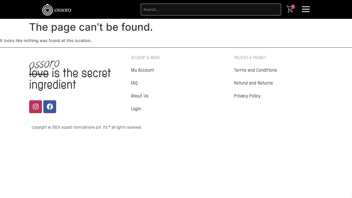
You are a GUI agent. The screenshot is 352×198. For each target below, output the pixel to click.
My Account (142, 70)
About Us (139, 96)
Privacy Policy (247, 96)
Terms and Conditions (255, 70)
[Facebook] (49, 106)
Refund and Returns (253, 83)
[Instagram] (35, 106)
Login (136, 109)
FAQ (134, 83)
